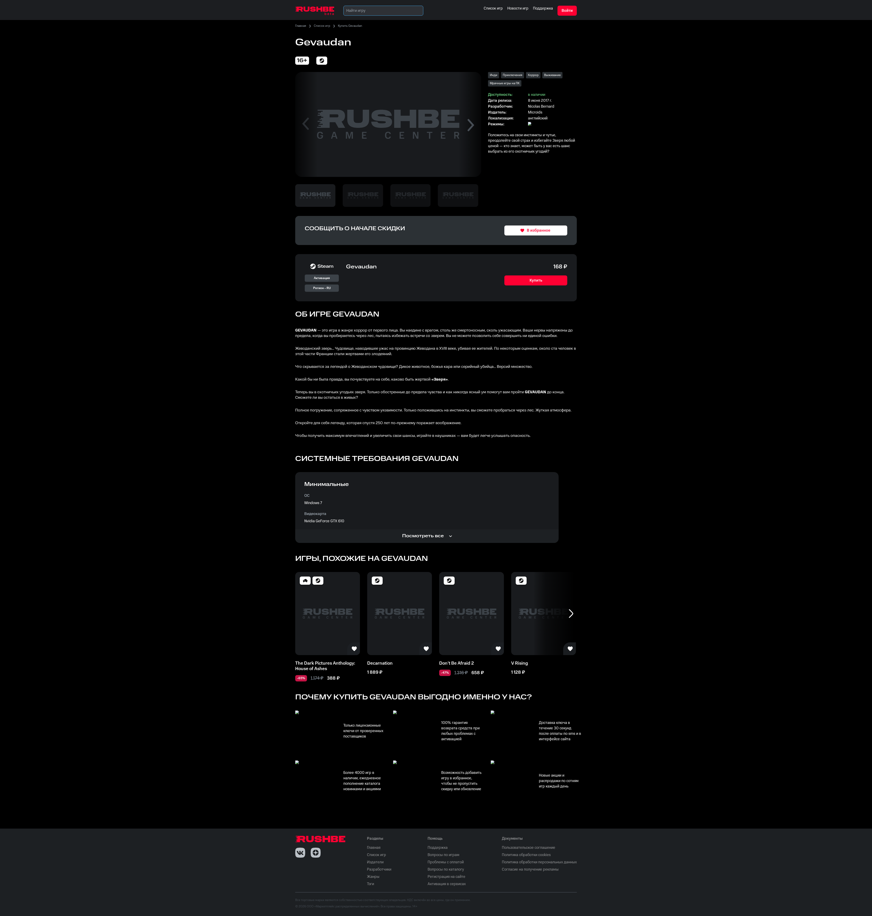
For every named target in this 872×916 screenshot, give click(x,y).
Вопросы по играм (443, 855)
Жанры (373, 876)
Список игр (322, 26)
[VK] (300, 853)
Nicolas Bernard (541, 106)
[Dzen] (316, 853)
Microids (535, 112)
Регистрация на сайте (446, 876)
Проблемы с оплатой (446, 862)
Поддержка (438, 847)
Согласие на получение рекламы (530, 869)
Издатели (375, 862)
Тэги (370, 884)
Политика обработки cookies (526, 855)
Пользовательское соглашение (528, 847)
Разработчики (379, 869)
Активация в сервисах (447, 884)
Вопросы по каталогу (446, 869)
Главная (300, 26)
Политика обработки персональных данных (539, 862)
